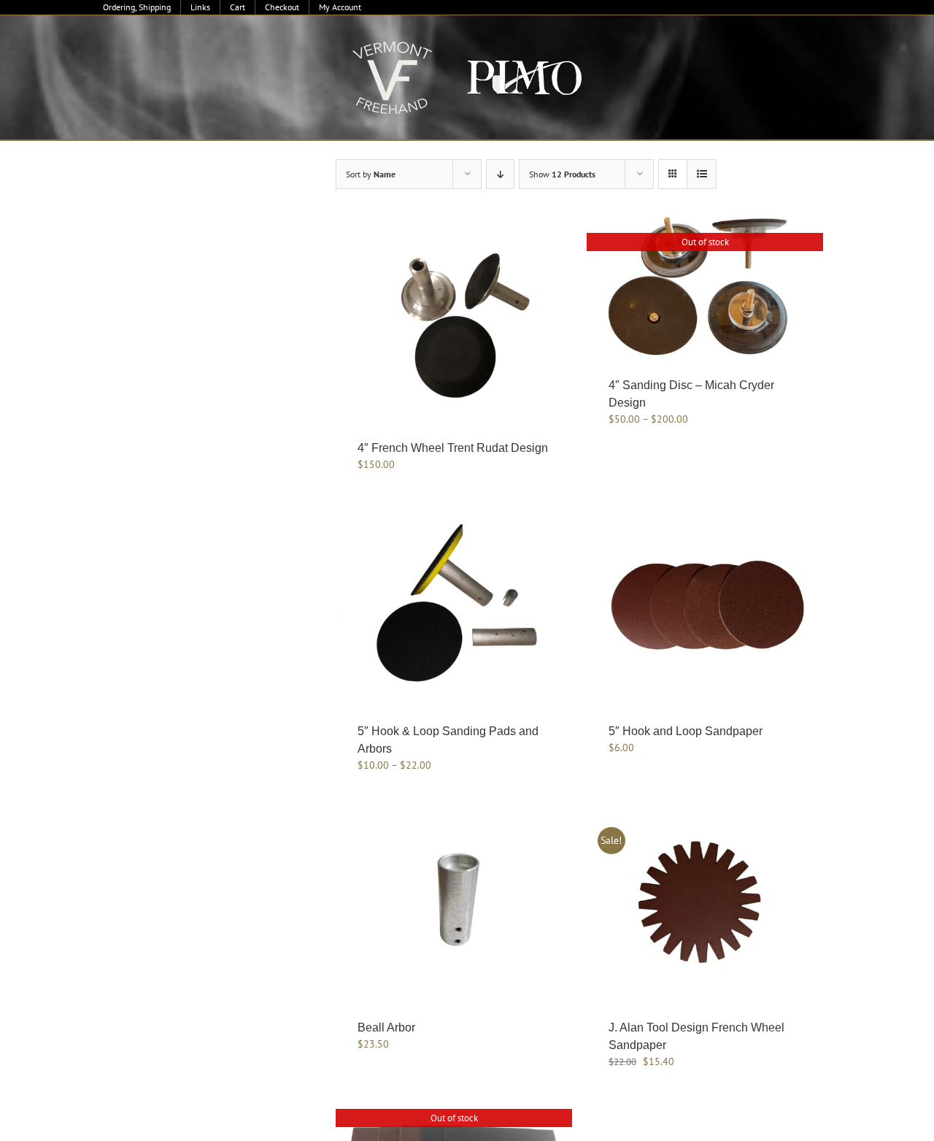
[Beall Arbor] (454, 901)
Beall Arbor (386, 1027)
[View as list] (701, 174)
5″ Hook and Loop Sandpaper (686, 731)
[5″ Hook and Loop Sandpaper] (705, 605)
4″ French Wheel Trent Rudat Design (453, 448)
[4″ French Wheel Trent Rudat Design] (454, 321)
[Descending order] (500, 174)
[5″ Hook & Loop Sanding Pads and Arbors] (454, 605)
